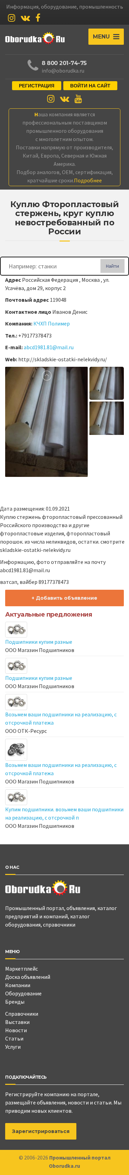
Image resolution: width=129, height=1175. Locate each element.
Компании (17, 985)
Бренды (14, 1001)
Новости (16, 1030)
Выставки (17, 1021)
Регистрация (36, 85)
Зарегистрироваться (40, 1131)
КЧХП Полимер (51, 323)
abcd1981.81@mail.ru (49, 347)
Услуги (13, 1046)
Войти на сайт (90, 85)
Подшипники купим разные (38, 641)
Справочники (21, 1013)
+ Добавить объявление (64, 598)
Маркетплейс (21, 968)
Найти (112, 266)
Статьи (14, 1038)
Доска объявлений (27, 976)
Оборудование (23, 993)
